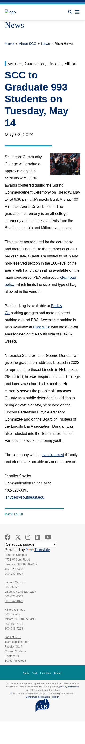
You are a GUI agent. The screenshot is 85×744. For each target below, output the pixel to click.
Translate (42, 550)
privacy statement (69, 686)
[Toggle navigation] (77, 12)
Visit (34, 673)
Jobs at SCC (13, 637)
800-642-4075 (14, 601)
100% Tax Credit (15, 660)
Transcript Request (17, 642)
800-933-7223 (14, 628)
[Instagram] (28, 537)
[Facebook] (7, 537)
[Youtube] (48, 537)
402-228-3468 (14, 569)
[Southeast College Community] (26, 12)
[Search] (70, 12)
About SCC (27, 44)
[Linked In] (37, 537)
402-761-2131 (14, 624)
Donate (58, 673)
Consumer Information (38, 697)
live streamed (53, 455)
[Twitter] (18, 537)
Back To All (14, 514)
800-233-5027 (14, 573)
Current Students (15, 651)
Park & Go (41, 327)
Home (9, 44)
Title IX (56, 697)
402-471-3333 (14, 596)
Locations (45, 673)
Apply (26, 673)
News (45, 44)
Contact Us (12, 656)
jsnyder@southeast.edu (24, 497)
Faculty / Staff (13, 646)
